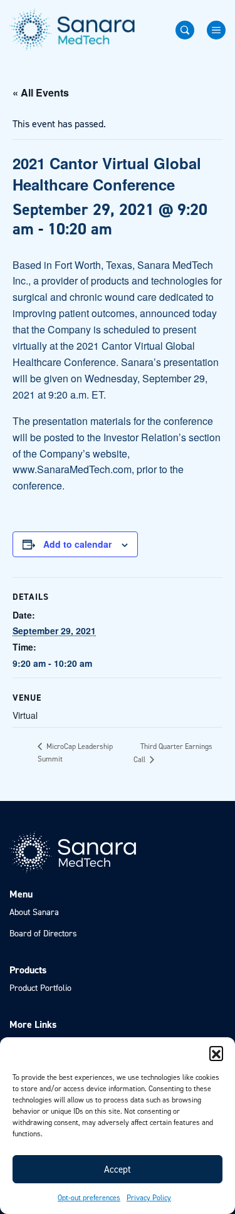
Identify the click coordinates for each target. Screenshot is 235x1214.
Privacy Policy (149, 1198)
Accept (117, 1169)
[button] (216, 1053)
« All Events (41, 92)
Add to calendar (77, 544)
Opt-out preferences (89, 1198)
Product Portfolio (40, 988)
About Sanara (34, 912)
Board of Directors (43, 933)
